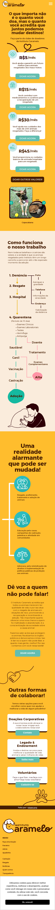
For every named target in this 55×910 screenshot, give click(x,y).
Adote (5, 849)
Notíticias (6, 866)
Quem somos (8, 870)
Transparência (8, 873)
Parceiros (6, 845)
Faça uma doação (9, 842)
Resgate (6, 862)
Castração (6, 859)
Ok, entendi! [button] (27, 902)
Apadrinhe (6, 853)
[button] (27, 733)
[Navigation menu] (50, 4)
